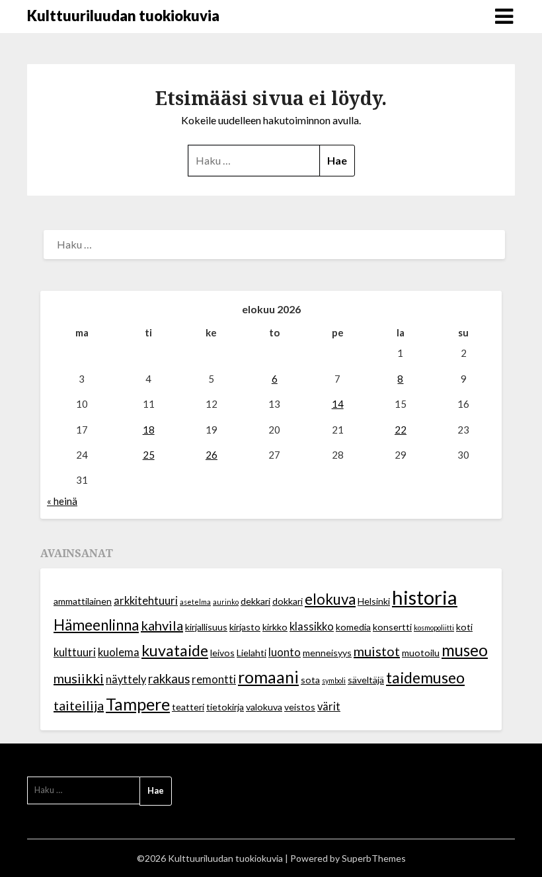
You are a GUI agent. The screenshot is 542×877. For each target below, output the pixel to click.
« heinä (62, 501)
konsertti (392, 626)
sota (310, 679)
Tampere (138, 704)
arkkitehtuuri (146, 600)
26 (211, 455)
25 (149, 455)
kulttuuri (75, 652)
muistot (377, 651)
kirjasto (244, 626)
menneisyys (327, 652)
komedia (353, 626)
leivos (222, 652)
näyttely (126, 679)
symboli (334, 680)
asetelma (195, 601)
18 (149, 430)
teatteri (188, 706)
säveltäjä (366, 679)
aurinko (226, 601)
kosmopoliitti (434, 627)
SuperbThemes (374, 858)
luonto (284, 652)
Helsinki (374, 601)
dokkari (287, 601)
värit (328, 706)
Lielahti (251, 652)
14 (338, 404)
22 (400, 430)
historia (424, 597)
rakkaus (169, 678)
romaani (268, 677)
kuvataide (174, 650)
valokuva (264, 706)
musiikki (79, 678)
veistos (299, 706)
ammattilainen (83, 601)
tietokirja (225, 706)
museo (465, 650)
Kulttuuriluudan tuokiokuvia (123, 15)
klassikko (312, 626)
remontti (214, 679)
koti (464, 626)
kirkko (275, 626)
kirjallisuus (206, 626)
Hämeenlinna (96, 625)
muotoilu (421, 652)
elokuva (330, 599)
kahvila (162, 625)
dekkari (255, 601)
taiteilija (79, 705)
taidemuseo (425, 677)
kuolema (118, 652)
